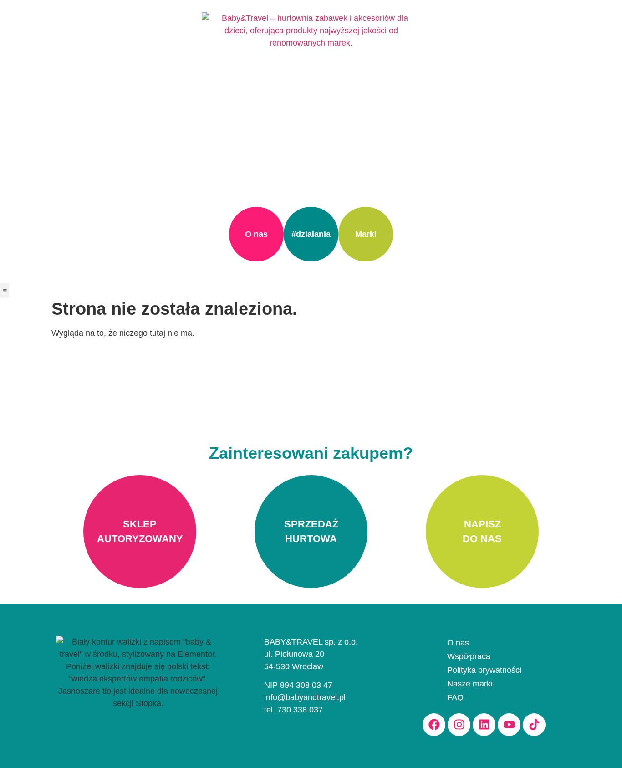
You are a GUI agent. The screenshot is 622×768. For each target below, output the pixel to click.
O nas (256, 234)
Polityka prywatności (484, 670)
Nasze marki (470, 683)
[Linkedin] (484, 724)
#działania (311, 234)
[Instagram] (459, 724)
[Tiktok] (534, 724)
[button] (4, 290)
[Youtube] (509, 724)
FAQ (455, 697)
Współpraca (468, 656)
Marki (366, 234)
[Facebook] (434, 724)
